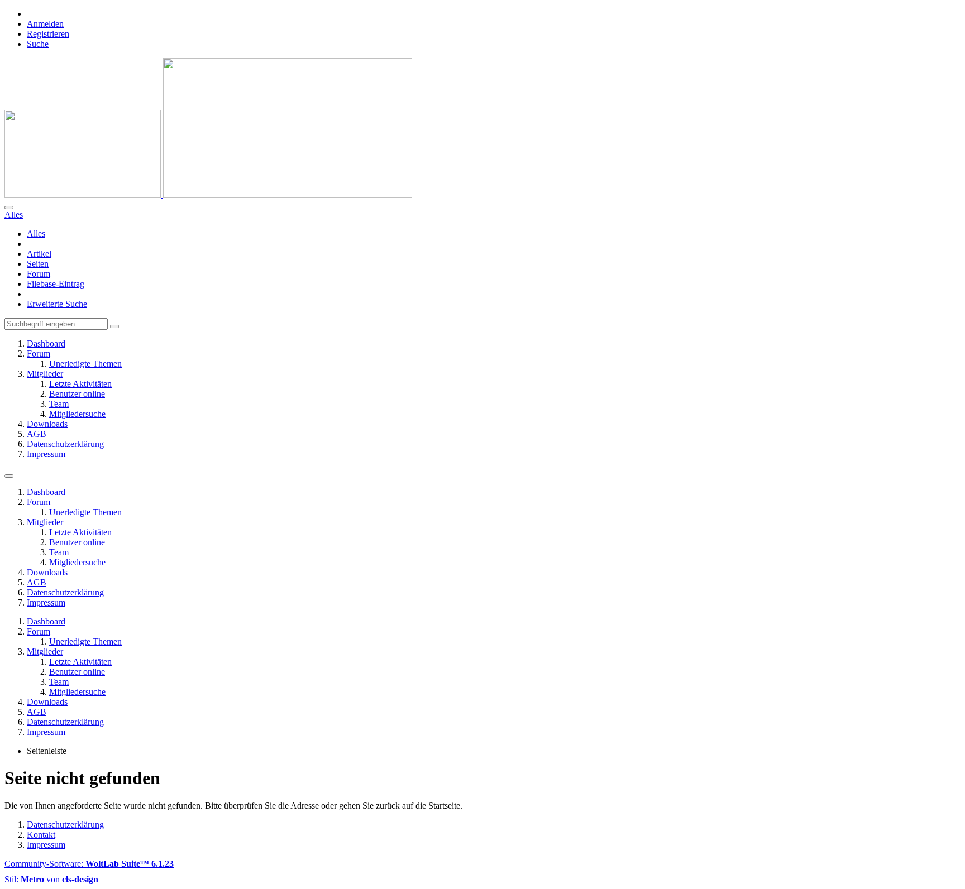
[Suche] (8, 207)
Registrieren (48, 34)
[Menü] (8, 476)
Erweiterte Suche (57, 304)
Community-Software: (89, 863)
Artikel (39, 253)
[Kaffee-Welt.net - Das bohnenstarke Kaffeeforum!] (208, 194)
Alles (36, 233)
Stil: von (51, 879)
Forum (38, 273)
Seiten (38, 263)
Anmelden (45, 23)
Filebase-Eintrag (55, 284)
